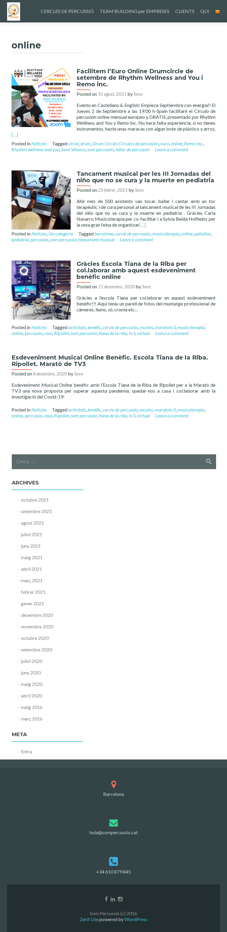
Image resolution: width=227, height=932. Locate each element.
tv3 (132, 333)
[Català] (217, 11)
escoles (146, 327)
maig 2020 (32, 684)
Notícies (39, 143)
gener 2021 (32, 603)
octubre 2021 (35, 499)
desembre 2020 (37, 615)
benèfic (94, 327)
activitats (77, 327)
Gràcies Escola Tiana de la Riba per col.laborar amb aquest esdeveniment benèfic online (136, 270)
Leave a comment (171, 149)
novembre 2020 (37, 626)
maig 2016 (32, 707)
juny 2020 (31, 672)
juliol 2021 (31, 534)
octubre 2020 (35, 638)
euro (164, 143)
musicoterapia (165, 233)
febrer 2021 (33, 592)
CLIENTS (184, 11)
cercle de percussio (132, 233)
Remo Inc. (193, 143)
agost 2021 (32, 523)
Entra (26, 751)
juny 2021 (31, 546)
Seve (138, 94)
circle (73, 143)
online (176, 143)
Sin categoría (60, 233)
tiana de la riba (113, 333)
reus (48, 333)
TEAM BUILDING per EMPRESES (134, 11)
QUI (204, 11)
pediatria (20, 239)
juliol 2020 (31, 661)
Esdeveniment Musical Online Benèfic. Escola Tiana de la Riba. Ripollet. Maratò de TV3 (110, 360)
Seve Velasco (73, 149)
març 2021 (32, 580)
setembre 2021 (36, 511)
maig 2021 (32, 557)
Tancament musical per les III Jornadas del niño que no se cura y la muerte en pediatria (145, 177)
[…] (15, 134)
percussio (39, 239)
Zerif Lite (89, 919)
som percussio (100, 149)
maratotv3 (165, 327)
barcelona (104, 233)
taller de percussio (133, 149)
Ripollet (61, 333)
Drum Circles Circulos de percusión (126, 143)
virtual (143, 333)
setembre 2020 (36, 649)
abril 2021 (31, 569)
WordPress (135, 919)
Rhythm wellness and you (35, 149)
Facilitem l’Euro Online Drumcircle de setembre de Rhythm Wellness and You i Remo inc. (140, 78)
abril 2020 (31, 695)
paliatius (202, 233)
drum (85, 143)
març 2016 (32, 718)
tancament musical (96, 239)
